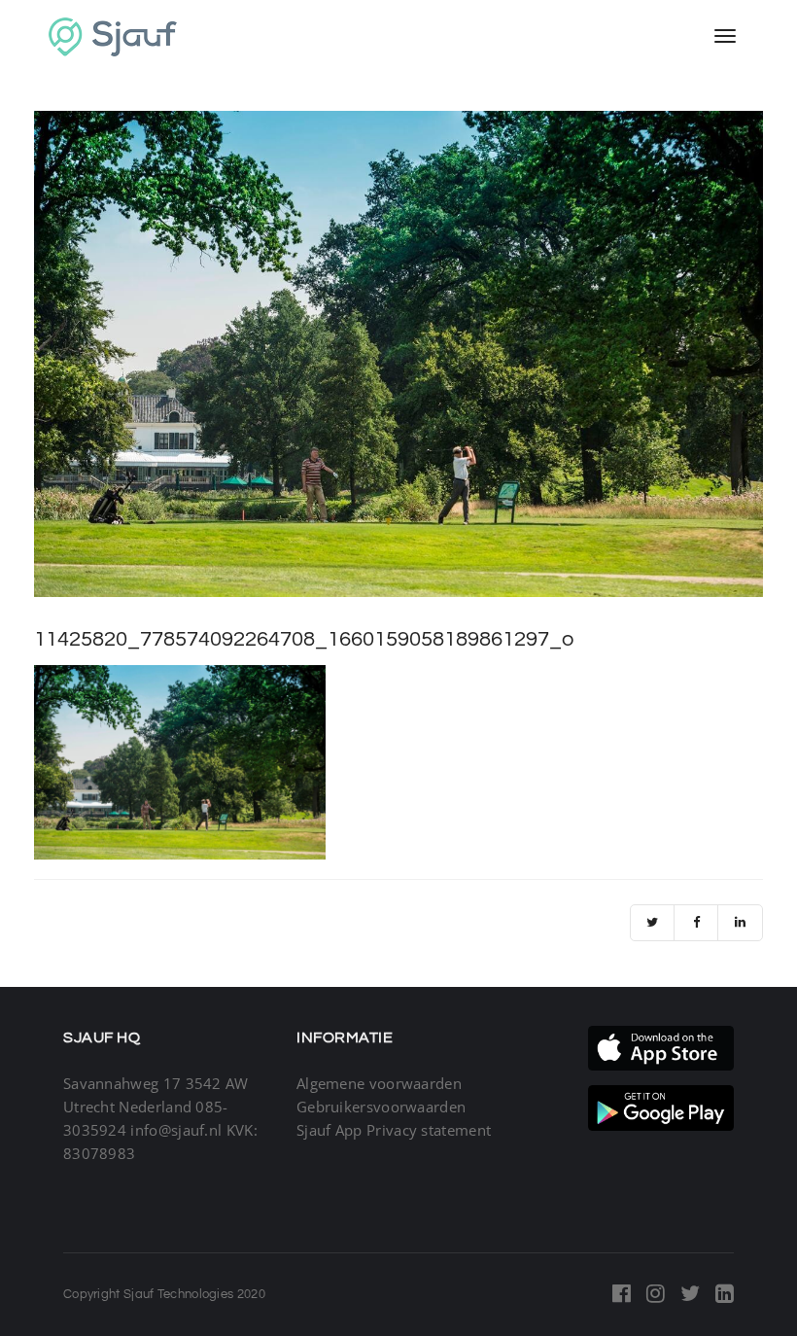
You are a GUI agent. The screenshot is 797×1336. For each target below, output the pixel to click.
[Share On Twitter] (653, 923)
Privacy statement (428, 1130)
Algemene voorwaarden (379, 1083)
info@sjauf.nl (176, 1130)
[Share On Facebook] (696, 923)
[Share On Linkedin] (740, 923)
